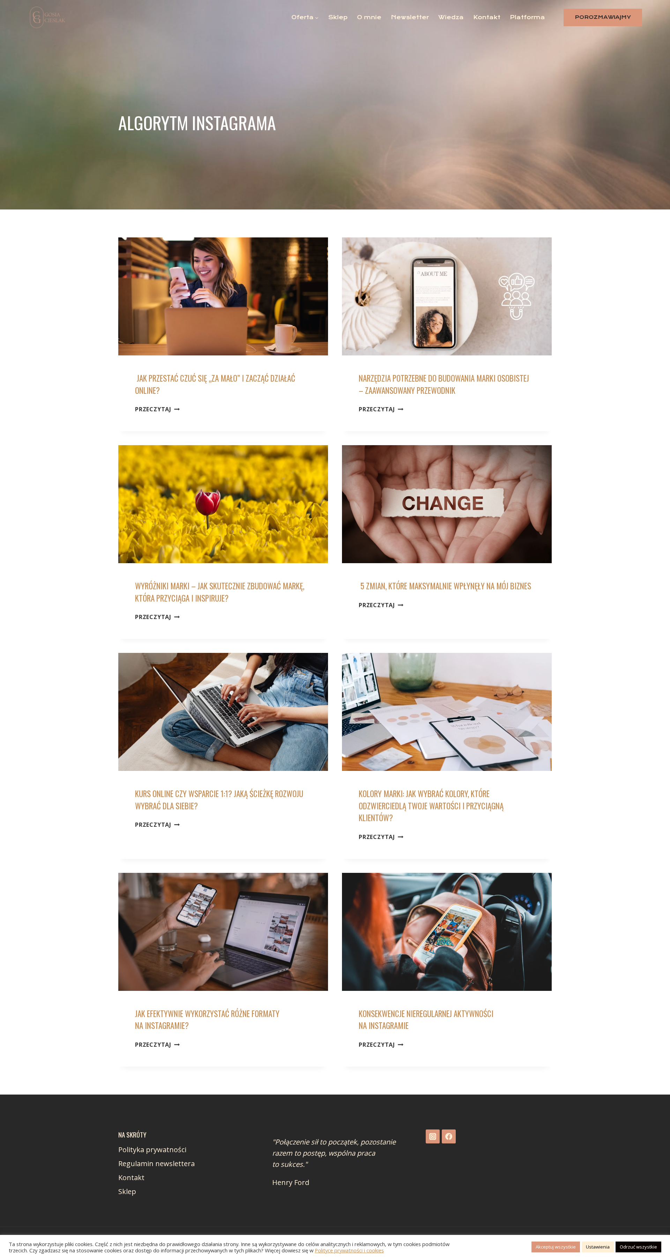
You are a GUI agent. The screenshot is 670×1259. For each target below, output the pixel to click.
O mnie (369, 17)
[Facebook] (449, 1136)
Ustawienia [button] (598, 1247)
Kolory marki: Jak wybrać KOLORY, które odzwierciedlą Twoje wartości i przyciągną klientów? (431, 806)
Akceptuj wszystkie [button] (556, 1247)
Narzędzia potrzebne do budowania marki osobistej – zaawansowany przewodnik (444, 384)
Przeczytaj (157, 409)
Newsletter (410, 17)
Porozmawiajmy (603, 17)
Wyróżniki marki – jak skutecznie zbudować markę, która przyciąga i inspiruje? (219, 592)
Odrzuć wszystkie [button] (638, 1247)
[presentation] (223, 296)
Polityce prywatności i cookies (349, 1250)
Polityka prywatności (152, 1149)
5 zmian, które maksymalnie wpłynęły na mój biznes (445, 586)
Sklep (338, 17)
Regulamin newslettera (156, 1163)
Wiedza (451, 17)
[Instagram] (433, 1136)
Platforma (527, 17)
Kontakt (486, 17)
